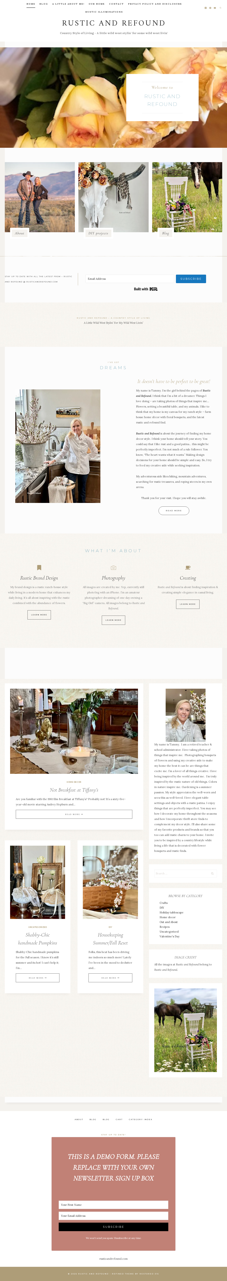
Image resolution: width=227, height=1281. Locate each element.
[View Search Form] (220, 8)
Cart (119, 1119)
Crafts (164, 903)
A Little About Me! (68, 3)
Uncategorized (37, 927)
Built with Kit (146, 289)
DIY (110, 927)
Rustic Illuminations (104, 11)
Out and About (169, 922)
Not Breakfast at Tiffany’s (74, 790)
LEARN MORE (188, 604)
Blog (44, 3)
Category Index (141, 1119)
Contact (116, 3)
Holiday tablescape (172, 912)
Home (31, 3)
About (79, 1119)
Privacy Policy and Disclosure (155, 3)
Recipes (165, 927)
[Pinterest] (210, 8)
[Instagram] (206, 8)
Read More (73, 814)
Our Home (97, 3)
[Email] (215, 8)
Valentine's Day (169, 936)
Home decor (74, 782)
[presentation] (74, 731)
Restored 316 (149, 1274)
